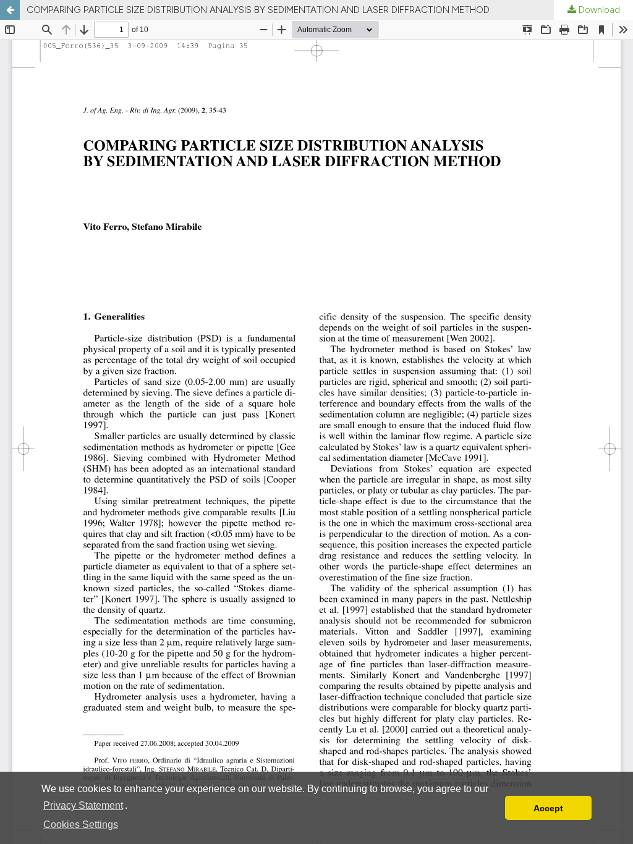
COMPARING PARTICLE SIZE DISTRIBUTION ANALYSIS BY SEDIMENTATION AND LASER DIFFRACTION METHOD (258, 9)
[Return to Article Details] (10, 10)
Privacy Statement (83, 805)
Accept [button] (548, 808)
